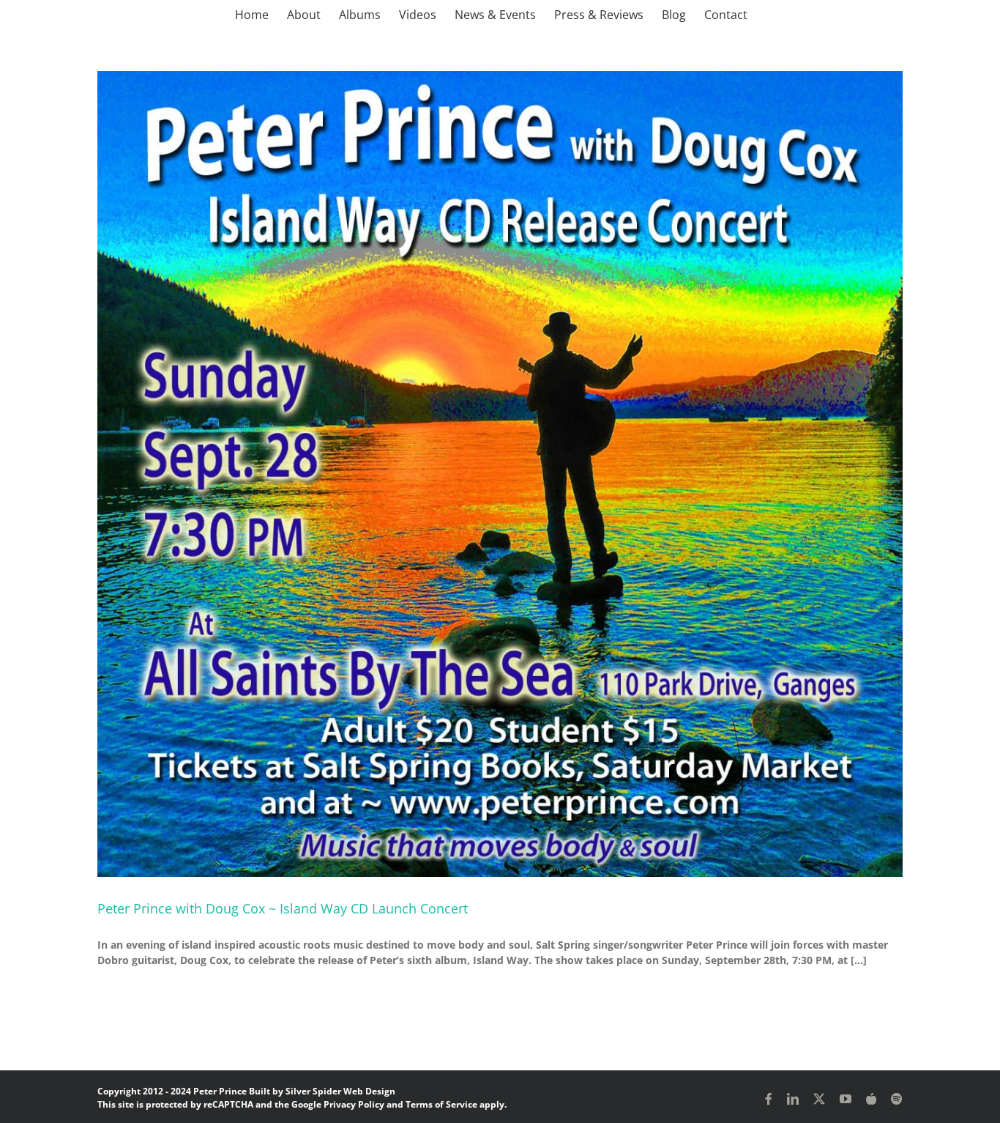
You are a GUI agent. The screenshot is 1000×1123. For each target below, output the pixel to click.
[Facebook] (768, 1099)
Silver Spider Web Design (340, 1091)
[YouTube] (845, 1099)
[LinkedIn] (793, 1099)
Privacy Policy (354, 1104)
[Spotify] (897, 1099)
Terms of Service (441, 1104)
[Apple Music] (871, 1099)
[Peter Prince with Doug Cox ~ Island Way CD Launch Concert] (500, 474)
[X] (819, 1099)
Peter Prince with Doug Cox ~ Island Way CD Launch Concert (282, 908)
